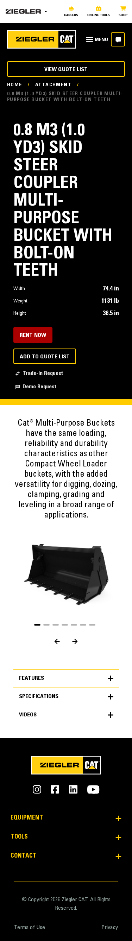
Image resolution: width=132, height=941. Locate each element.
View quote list (66, 70)
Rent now (33, 335)
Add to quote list (45, 357)
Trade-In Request (43, 373)
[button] (37, 625)
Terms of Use (29, 927)
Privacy (109, 927)
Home (14, 85)
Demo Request (39, 387)
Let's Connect (118, 39)
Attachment (53, 85)
